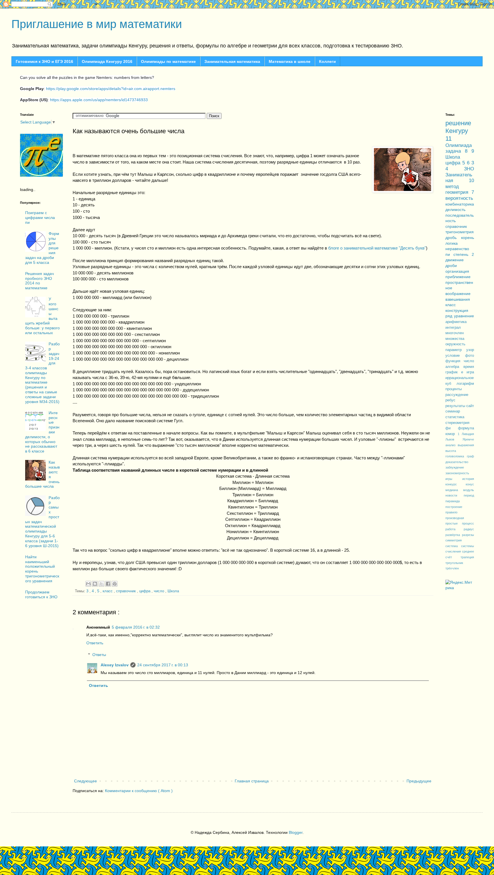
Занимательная (458, 178)
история (468, 479)
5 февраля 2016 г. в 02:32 (136, 627)
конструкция (456, 310)
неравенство (457, 248)
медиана (454, 490)
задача (455, 151)
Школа (173, 591)
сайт (470, 406)
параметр (455, 350)
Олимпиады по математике (168, 61)
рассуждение (456, 395)
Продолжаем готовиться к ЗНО (41, 594)
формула (466, 428)
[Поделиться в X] (101, 584)
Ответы (99, 654)
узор (470, 350)
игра (470, 372)
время (468, 367)
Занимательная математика (232, 61)
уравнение (464, 316)
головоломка (456, 456)
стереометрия (457, 423)
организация (457, 271)
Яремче (468, 439)
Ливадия (468, 434)
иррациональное (459, 378)
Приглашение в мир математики (96, 24)
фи (451, 428)
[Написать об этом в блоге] (95, 584)
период (469, 495)
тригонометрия (459, 232)
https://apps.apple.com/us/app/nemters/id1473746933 (99, 99)
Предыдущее (419, 781)
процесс (468, 523)
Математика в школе (289, 61)
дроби (451, 265)
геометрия (458, 192)
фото (469, 356)
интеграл (453, 328)
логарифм (465, 384)
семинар (452, 411)
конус (470, 484)
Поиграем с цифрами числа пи (40, 217)
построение (453, 507)
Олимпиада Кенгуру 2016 (107, 61)
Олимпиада (458, 145)
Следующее (85, 781)
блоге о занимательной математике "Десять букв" (377, 248)
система (453, 546)
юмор (451, 434)
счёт (453, 557)
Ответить (94, 643)
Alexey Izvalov (115, 665)
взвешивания (457, 299)
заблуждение (454, 467)
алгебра (454, 367)
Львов (454, 439)
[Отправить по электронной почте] (88, 584)
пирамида (452, 501)
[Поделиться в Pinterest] (114, 584)
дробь (453, 237)
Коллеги (327, 61)
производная (454, 518)
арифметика (456, 322)
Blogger (295, 832)
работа (454, 529)
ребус (450, 400)
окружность (455, 344)
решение (458, 123)
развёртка (453, 535)
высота (450, 451)
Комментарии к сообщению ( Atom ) (139, 790)
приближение (458, 276)
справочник (126, 591)
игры (453, 479)
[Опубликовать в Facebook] (108, 584)
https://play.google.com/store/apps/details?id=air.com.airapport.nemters (110, 88)
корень (467, 237)
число (159, 591)
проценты (453, 389)
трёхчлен (452, 568)
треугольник (454, 563)
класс (108, 591)
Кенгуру (456, 130)
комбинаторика (459, 204)
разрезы (468, 535)
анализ (451, 445)
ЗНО (469, 169)
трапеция (467, 557)
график (453, 372)
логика (451, 243)
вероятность (459, 198)
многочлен (454, 333)
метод (452, 186)
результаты (455, 406)
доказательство (456, 462)
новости (454, 495)
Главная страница (252, 781)
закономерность (457, 473)
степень (462, 254)
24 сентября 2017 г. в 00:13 (162, 665)
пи (449, 254)
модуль (468, 490)
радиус (469, 529)
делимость (455, 209)
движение (454, 260)
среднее (468, 551)
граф (470, 456)
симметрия (453, 540)
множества (454, 339)
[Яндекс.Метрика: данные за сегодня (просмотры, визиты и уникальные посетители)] (459, 585)
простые (453, 523)
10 (471, 180)
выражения (466, 445)
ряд (449, 316)
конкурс (455, 484)
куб (451, 384)
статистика (454, 417)
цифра (145, 591)
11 (448, 138)
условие (455, 356)
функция (454, 361)
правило (451, 512)
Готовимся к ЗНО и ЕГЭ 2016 (44, 61)
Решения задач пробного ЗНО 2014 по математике (39, 280)
